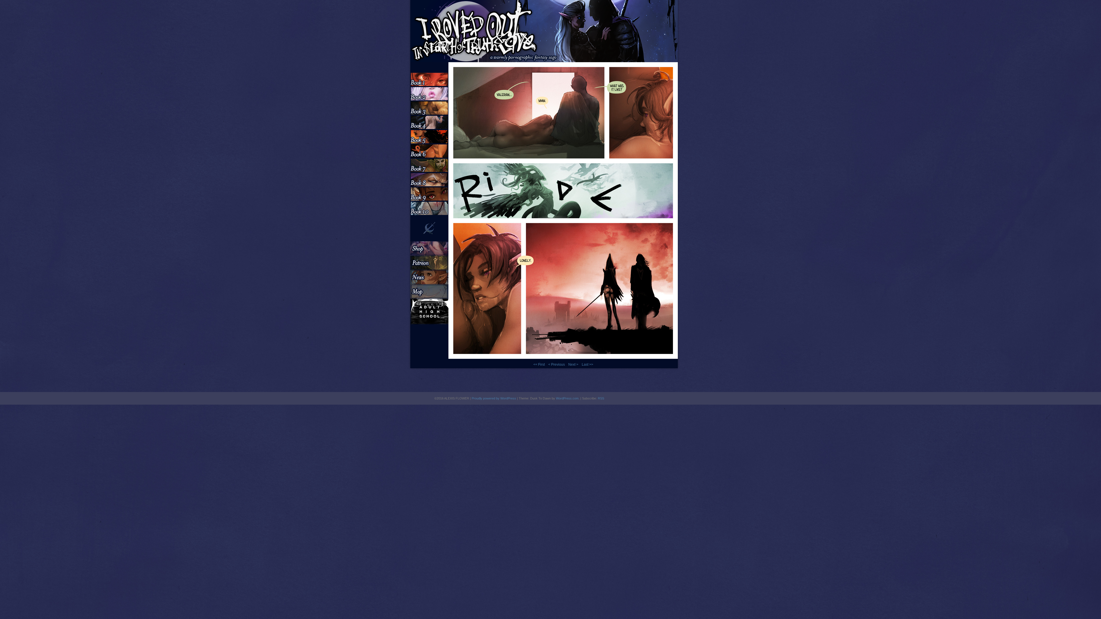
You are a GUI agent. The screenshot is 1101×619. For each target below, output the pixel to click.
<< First (539, 365)
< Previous (556, 365)
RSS (601, 398)
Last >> (587, 365)
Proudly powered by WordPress (494, 398)
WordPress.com (567, 398)
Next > (573, 365)
